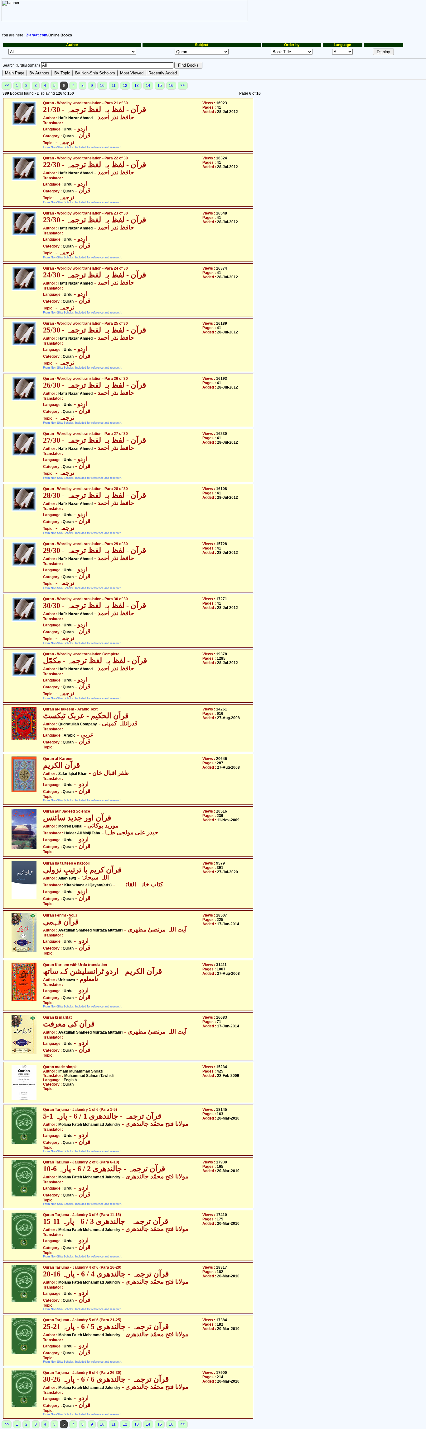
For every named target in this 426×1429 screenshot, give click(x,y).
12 (125, 85)
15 (159, 85)
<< (6, 85)
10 (102, 85)
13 (136, 85)
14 (148, 85)
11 (114, 85)
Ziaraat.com (36, 35)
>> (183, 85)
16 (171, 85)
